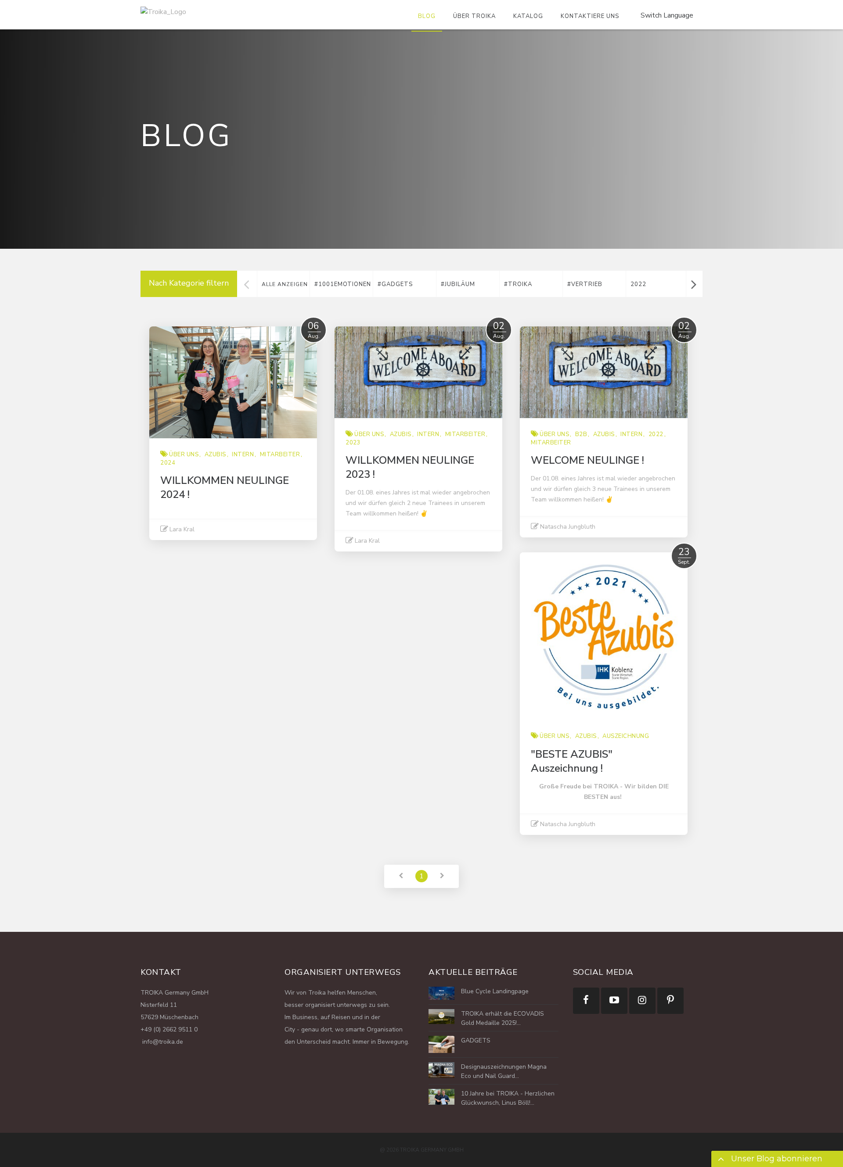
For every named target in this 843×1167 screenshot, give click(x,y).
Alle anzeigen (285, 284)
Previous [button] (246, 284)
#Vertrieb (584, 284)
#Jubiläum (458, 284)
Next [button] (693, 284)
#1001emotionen (342, 284)
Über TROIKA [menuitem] (474, 16)
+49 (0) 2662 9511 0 (169, 1029)
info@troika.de (161, 1042)
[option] (341, 284)
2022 (638, 284)
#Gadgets (395, 284)
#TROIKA (518, 284)
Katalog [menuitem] (528, 16)
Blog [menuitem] (427, 16)
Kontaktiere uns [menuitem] (590, 16)
